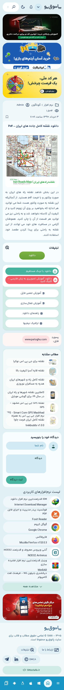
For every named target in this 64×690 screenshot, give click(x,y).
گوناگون (36, 105)
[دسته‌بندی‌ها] (38, 7)
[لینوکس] (22, 683)
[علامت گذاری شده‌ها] (6, 683)
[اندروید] (14, 683)
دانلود (32, 255)
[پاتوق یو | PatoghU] (52, 7)
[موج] (32, 27)
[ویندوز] (39, 683)
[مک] (30, 683)
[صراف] (32, 85)
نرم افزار (48, 105)
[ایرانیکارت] (32, 56)
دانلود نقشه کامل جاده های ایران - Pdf (33, 126)
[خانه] (48, 683)
